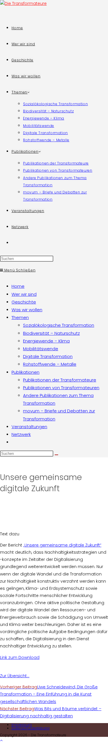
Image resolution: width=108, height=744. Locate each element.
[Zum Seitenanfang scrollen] (1, 740)
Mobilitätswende (40, 349)
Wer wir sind (24, 294)
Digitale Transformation (48, 356)
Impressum (22, 724)
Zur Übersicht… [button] (14, 676)
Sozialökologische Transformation (58, 325)
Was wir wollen (27, 310)
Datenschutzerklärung (31, 728)
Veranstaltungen (29, 427)
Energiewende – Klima (46, 341)
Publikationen (25, 372)
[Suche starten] (56, 454)
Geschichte (24, 302)
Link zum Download (19, 657)
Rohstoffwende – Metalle (49, 364)
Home (18, 286)
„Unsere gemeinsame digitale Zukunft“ (62, 545)
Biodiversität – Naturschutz (51, 333)
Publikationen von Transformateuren (61, 388)
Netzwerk (21, 434)
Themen (20, 317)
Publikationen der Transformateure (59, 380)
